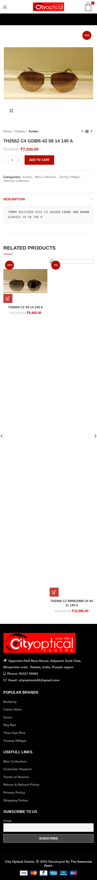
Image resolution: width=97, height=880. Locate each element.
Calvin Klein (12, 709)
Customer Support (17, 769)
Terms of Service (16, 777)
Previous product (82, 131)
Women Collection (17, 181)
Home (7, 131)
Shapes (20, 131)
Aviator (34, 131)
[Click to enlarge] (11, 110)
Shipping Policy (15, 800)
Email (7, 821)
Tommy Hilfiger (69, 177)
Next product (91, 131)
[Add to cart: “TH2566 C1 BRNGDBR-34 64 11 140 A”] (54, 592)
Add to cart (39, 160)
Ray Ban (9, 725)
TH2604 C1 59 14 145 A (25, 307)
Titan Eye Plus (14, 733)
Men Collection (45, 177)
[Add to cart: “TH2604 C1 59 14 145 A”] (7, 298)
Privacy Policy (14, 792)
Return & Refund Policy (21, 784)
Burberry (10, 702)
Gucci (7, 717)
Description (14, 199)
